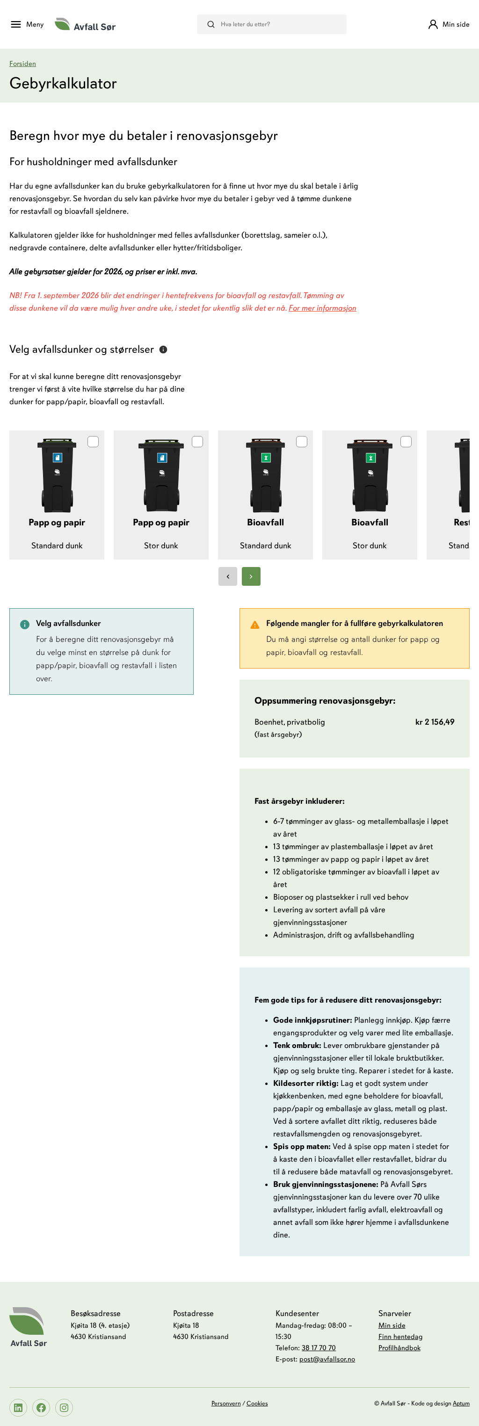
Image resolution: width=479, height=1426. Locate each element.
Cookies (257, 1403)
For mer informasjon (322, 308)
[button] (56, 495)
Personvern (226, 1403)
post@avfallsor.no (327, 1358)
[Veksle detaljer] (163, 349)
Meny (35, 24)
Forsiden (22, 63)
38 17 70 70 (319, 1347)
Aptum (461, 1403)
